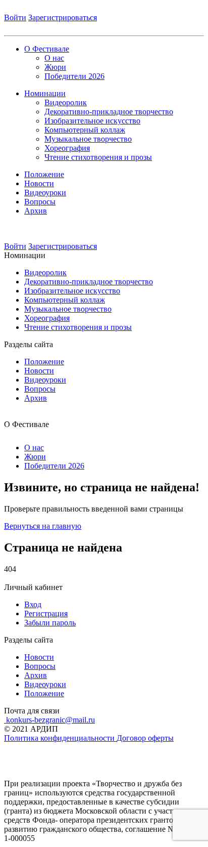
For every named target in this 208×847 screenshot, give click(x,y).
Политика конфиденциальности (60, 738)
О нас (54, 58)
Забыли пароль (50, 622)
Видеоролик (65, 102)
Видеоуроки (45, 192)
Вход (32, 604)
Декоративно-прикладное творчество (108, 111)
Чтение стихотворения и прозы (98, 157)
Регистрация (46, 613)
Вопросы (40, 201)
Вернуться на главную (42, 526)
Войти (15, 17)
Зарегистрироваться (62, 17)
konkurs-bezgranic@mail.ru (49, 719)
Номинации (45, 93)
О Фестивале (46, 49)
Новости (39, 183)
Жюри (55, 67)
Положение (44, 174)
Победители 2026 (74, 76)
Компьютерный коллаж (84, 129)
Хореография (67, 148)
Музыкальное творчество (88, 139)
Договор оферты (145, 738)
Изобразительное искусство (92, 120)
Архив (35, 210)
